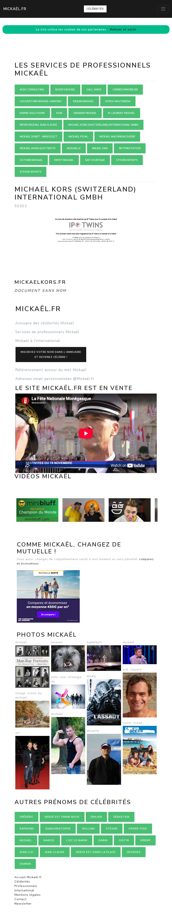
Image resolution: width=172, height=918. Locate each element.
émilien (96, 817)
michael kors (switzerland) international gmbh (103, 124)
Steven (111, 828)
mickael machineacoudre (117, 136)
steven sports (127, 160)
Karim (103, 840)
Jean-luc (27, 852)
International (24, 890)
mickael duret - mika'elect (38, 136)
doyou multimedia (117, 101)
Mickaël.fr (14, 8)
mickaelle (74, 148)
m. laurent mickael (121, 113)
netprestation (130, 148)
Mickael (26, 840)
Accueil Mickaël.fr (28, 877)
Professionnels (25, 886)
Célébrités (95, 8)
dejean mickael (83, 101)
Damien (25, 864)
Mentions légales (27, 895)
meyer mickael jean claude (38, 124)
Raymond (27, 828)
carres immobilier (125, 89)
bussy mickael (65, 89)
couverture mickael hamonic (41, 101)
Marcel (49, 840)
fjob (59, 113)
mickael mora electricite (38, 148)
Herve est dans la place (96, 852)
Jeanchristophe (58, 828)
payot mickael (64, 160)
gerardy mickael (85, 113)
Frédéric (26, 817)
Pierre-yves (138, 828)
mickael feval (78, 136)
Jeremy (145, 840)
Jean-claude (55, 852)
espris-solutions (32, 113)
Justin (124, 840)
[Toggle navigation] (163, 9)
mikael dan (100, 148)
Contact (20, 899)
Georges (134, 852)
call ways (94, 89)
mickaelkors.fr (40, 282)
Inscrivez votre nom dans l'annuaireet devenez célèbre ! (51, 354)
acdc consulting (32, 89)
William (88, 828)
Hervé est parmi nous (62, 817)
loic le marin (76, 840)
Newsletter (23, 904)
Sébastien (121, 817)
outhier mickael (31, 160)
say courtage (95, 160)
